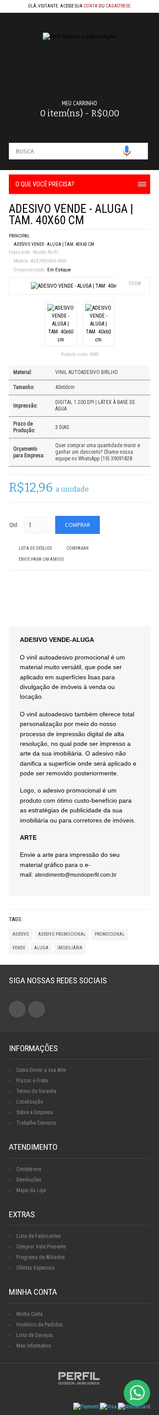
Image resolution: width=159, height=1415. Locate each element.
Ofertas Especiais (35, 1268)
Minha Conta (29, 1314)
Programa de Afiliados (40, 1257)
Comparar (77, 548)
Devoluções (29, 1180)
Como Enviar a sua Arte (41, 1070)
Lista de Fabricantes (38, 1236)
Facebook (17, 1009)
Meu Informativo (33, 1346)
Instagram (36, 1009)
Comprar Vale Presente (41, 1247)
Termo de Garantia (36, 1091)
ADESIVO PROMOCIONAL (62, 934)
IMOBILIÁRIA (70, 947)
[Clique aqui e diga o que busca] (126, 151)
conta (90, 6)
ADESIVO (20, 934)
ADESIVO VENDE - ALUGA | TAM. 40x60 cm (54, 244)
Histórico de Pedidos (39, 1325)
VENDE (18, 947)
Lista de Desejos (35, 548)
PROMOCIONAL (110, 934)
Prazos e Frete (32, 1081)
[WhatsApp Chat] (137, 1393)
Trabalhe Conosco (36, 1123)
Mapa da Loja (31, 1190)
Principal (19, 235)
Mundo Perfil (45, 252)
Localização (29, 1102)
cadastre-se (118, 6)
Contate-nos (29, 1169)
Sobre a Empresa (34, 1112)
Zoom (135, 283)
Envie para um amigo (41, 559)
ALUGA (41, 947)
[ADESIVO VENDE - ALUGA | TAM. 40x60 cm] (80, 286)
